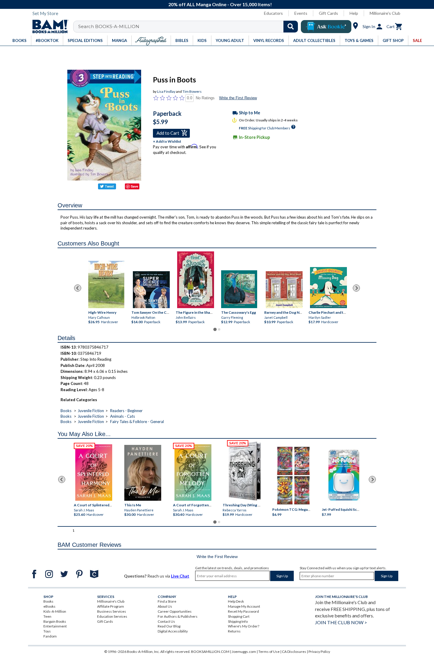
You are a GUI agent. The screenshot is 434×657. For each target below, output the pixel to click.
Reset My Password (243, 611)
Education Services (112, 616)
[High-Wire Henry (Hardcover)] (106, 284)
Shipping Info (238, 621)
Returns (234, 631)
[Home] (48, 26)
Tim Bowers (192, 91)
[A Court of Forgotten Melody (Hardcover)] (192, 472)
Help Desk (236, 601)
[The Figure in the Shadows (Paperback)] (195, 279)
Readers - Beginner (126, 410)
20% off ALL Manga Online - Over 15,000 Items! (220, 4)
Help (354, 13)
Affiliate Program (110, 606)
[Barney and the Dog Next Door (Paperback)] (284, 289)
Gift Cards (328, 13)
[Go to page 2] (219, 329)
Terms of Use (269, 651)
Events (300, 13)
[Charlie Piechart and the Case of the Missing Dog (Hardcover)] (328, 287)
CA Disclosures (294, 651)
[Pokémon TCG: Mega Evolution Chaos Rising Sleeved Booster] (293, 475)
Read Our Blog (169, 626)
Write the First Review (238, 98)
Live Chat (180, 575)
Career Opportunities (175, 611)
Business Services (111, 611)
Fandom (50, 636)
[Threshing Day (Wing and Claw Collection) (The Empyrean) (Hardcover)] (245, 471)
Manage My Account (244, 606)
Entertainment (55, 626)
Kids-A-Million (54, 611)
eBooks (49, 606)
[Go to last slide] (77, 288)
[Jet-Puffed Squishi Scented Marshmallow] (343, 475)
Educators (273, 13)
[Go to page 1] (214, 329)
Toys (47, 631)
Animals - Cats (122, 416)
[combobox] (189, 26)
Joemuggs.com (244, 651)
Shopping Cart (238, 616)
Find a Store (167, 601)
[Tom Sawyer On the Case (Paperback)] (151, 289)
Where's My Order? (243, 626)
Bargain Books (54, 621)
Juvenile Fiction (91, 410)
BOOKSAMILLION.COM (210, 651)
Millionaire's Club (385, 13)
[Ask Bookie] (326, 26)
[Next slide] (356, 288)
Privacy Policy (319, 651)
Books (66, 410)
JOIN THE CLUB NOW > (341, 622)
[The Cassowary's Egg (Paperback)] (239, 289)
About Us (165, 606)
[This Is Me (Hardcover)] (142, 473)
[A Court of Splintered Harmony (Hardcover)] (93, 472)
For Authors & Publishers (178, 616)
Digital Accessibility (173, 631)
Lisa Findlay (166, 91)
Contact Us (166, 621)
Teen (47, 616)
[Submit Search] (290, 26)
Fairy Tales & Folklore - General (137, 421)
